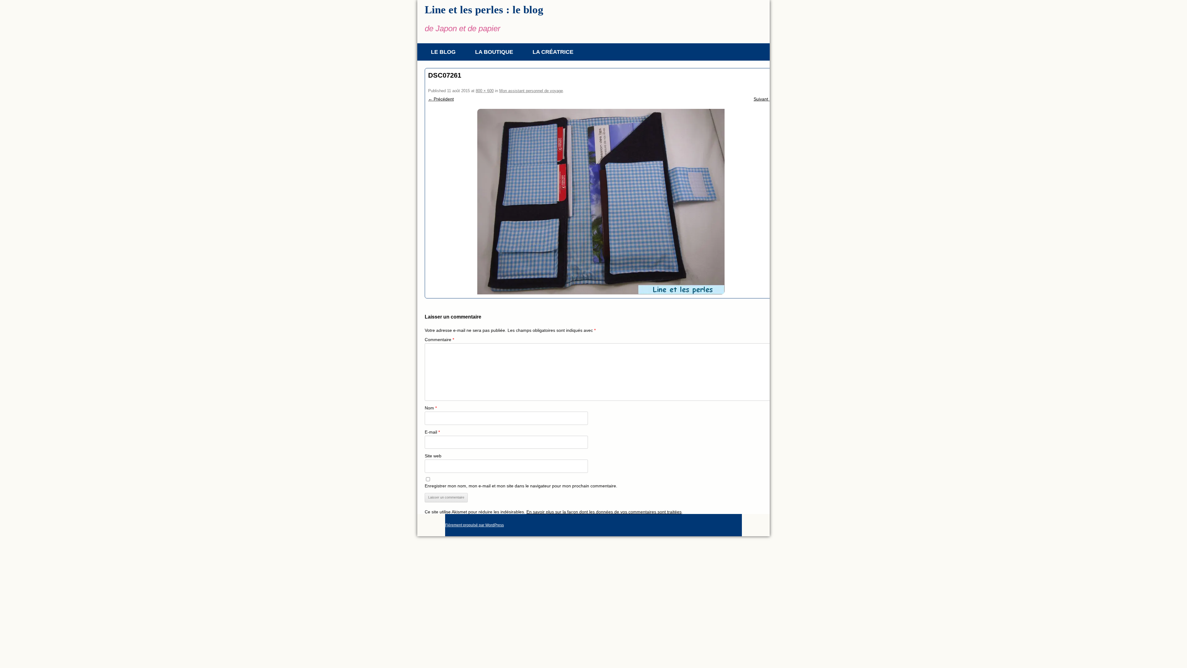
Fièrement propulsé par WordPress (474, 525)
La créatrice (553, 52)
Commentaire (439, 339)
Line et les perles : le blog (484, 10)
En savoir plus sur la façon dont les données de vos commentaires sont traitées (604, 511)
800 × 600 (485, 90)
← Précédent (441, 98)
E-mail (432, 432)
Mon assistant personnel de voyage (531, 90)
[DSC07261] (601, 201)
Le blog (443, 52)
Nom (431, 407)
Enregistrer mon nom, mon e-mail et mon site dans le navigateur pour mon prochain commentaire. (521, 485)
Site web (433, 455)
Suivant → (764, 98)
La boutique (494, 52)
